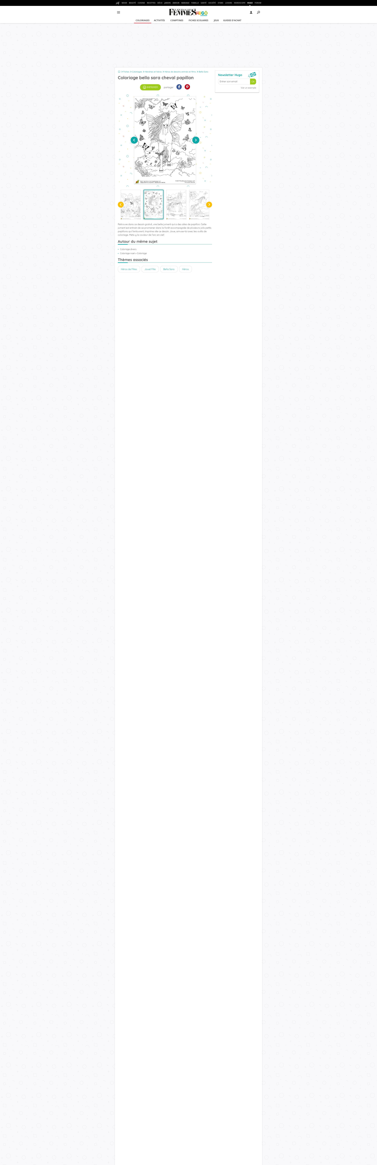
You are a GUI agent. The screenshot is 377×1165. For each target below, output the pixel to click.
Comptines (176, 20)
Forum (258, 3)
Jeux (216, 20)
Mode (124, 3)
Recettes (151, 3)
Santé (203, 3)
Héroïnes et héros (153, 71)
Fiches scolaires (198, 20)
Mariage (185, 3)
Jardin (167, 3)
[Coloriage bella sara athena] (199, 204)
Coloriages (142, 20)
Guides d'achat (232, 20)
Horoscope (239, 3)
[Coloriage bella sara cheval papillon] (153, 204)
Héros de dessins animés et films (180, 71)
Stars (220, 3)
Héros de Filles (129, 269)
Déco (159, 3)
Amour (176, 3)
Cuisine (141, 3)
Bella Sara (203, 71)
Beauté (132, 3)
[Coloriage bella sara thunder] (131, 204)
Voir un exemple (248, 87)
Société (212, 3)
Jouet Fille (150, 269)
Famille (195, 3)
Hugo (250, 3)
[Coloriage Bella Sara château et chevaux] (176, 204)
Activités (159, 20)
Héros (185, 269)
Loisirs (228, 3)
